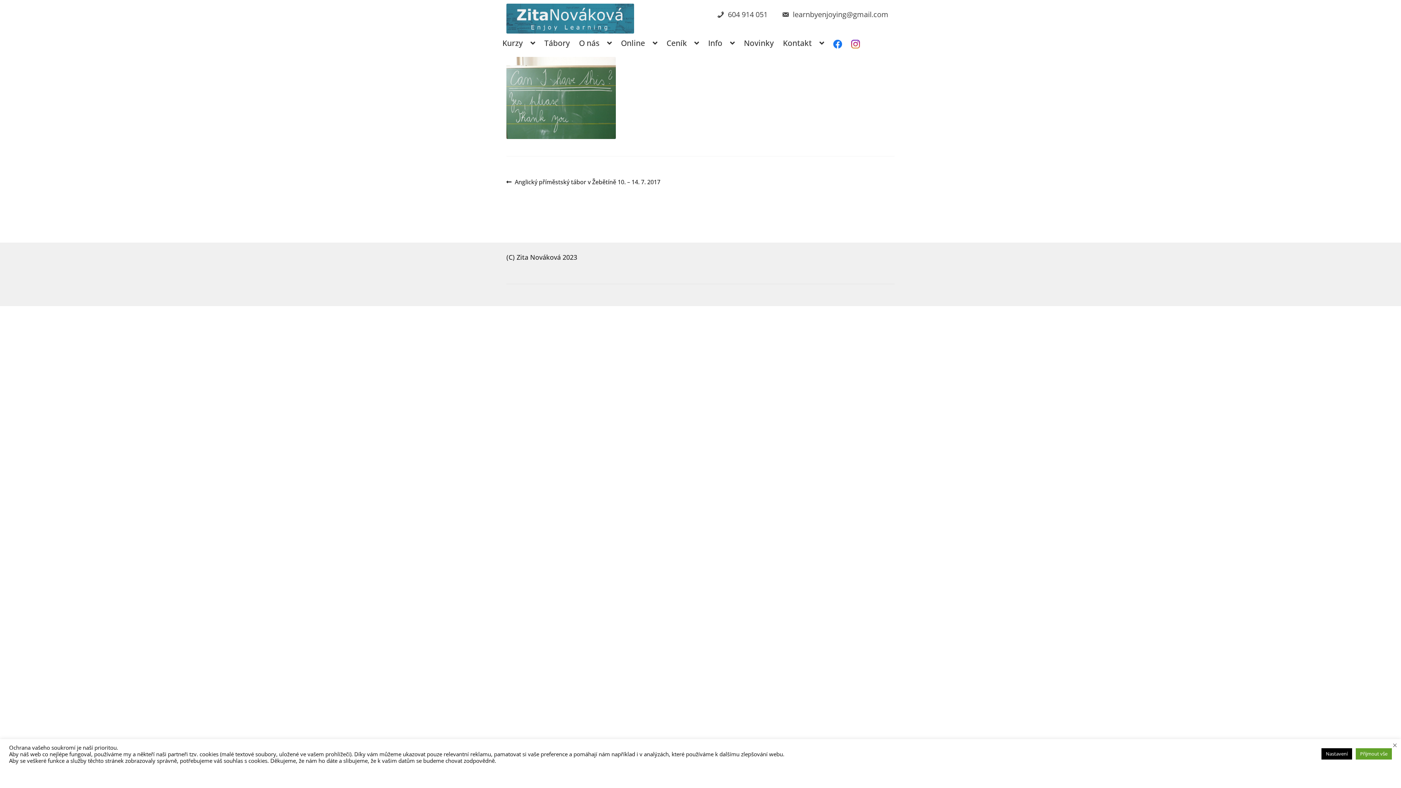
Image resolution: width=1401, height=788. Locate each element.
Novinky (759, 43)
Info (715, 43)
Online (633, 43)
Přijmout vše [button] (1374, 753)
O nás (589, 43)
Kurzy (512, 43)
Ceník (677, 43)
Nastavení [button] (1337, 753)
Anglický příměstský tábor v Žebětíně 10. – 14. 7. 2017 (587, 182)
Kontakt (797, 43)
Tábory (557, 43)
